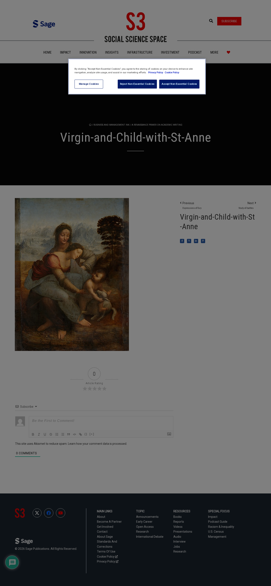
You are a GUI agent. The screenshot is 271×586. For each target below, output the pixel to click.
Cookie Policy (172, 72)
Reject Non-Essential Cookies (137, 83)
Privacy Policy (156, 72)
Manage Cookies (89, 83)
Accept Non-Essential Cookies (179, 83)
